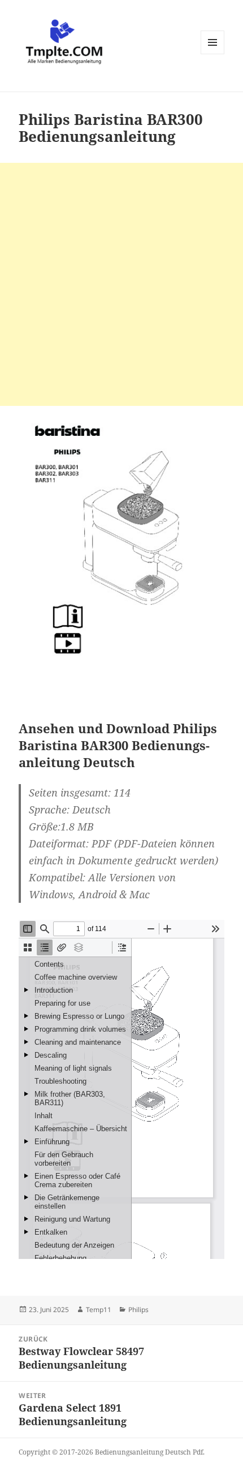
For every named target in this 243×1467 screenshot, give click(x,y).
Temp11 (98, 1309)
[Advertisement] (121, 284)
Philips (138, 1309)
